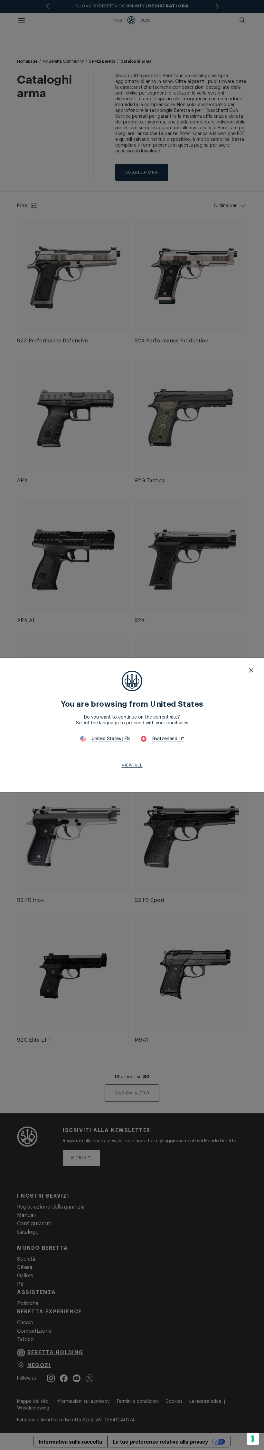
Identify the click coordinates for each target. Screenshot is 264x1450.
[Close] (251, 670)
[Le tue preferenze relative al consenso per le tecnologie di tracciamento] (253, 1439)
